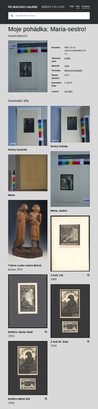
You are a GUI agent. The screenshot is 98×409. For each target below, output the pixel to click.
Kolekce (86, 6)
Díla (72, 6)
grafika (67, 58)
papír (66, 66)
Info (78, 6)
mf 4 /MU (68, 91)
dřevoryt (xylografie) (73, 70)
